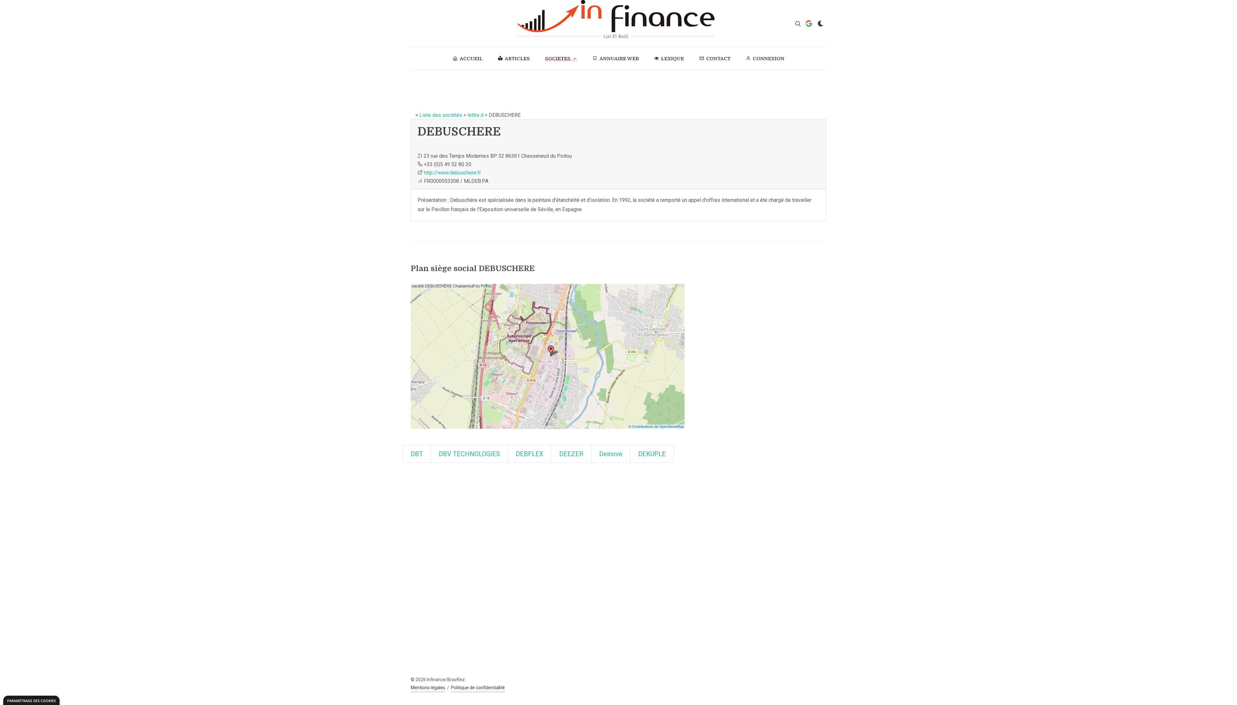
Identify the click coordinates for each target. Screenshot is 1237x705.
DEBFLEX (529, 454)
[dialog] (31, 700)
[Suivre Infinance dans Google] (809, 23)
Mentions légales (428, 687)
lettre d (475, 115)
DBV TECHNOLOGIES (469, 454)
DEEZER (571, 454)
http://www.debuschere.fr (452, 173)
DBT (417, 454)
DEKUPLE (652, 454)
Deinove (610, 454)
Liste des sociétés (440, 115)
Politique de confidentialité (478, 687)
